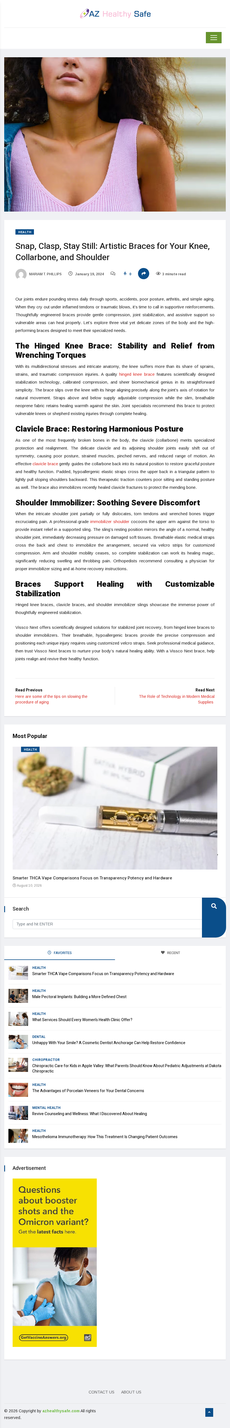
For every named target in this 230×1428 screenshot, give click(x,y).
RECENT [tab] (173, 952)
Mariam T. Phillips (45, 274)
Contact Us (101, 1392)
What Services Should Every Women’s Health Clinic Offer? (82, 1020)
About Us (131, 1392)
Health (24, 232)
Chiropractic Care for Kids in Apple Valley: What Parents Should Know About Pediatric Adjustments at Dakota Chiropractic (126, 1068)
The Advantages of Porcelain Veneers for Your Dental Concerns (88, 1091)
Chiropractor (46, 1059)
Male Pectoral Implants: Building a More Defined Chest (79, 997)
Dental (38, 1036)
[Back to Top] (209, 1412)
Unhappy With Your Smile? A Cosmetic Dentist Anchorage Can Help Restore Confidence (108, 1043)
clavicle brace (45, 463)
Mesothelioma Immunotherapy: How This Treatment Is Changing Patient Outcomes (105, 1137)
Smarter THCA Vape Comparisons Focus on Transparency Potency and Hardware (92, 878)
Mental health (46, 1107)
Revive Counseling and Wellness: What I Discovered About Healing (89, 1114)
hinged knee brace (136, 374)
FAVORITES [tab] (62, 952)
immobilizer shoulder (109, 521)
